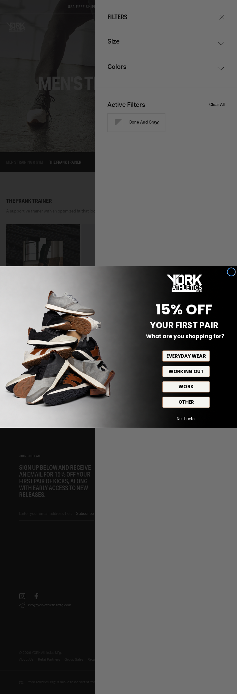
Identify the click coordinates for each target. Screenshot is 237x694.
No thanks (185, 418)
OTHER (186, 402)
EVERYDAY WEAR (186, 356)
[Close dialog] (231, 272)
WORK (185, 387)
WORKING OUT (186, 371)
